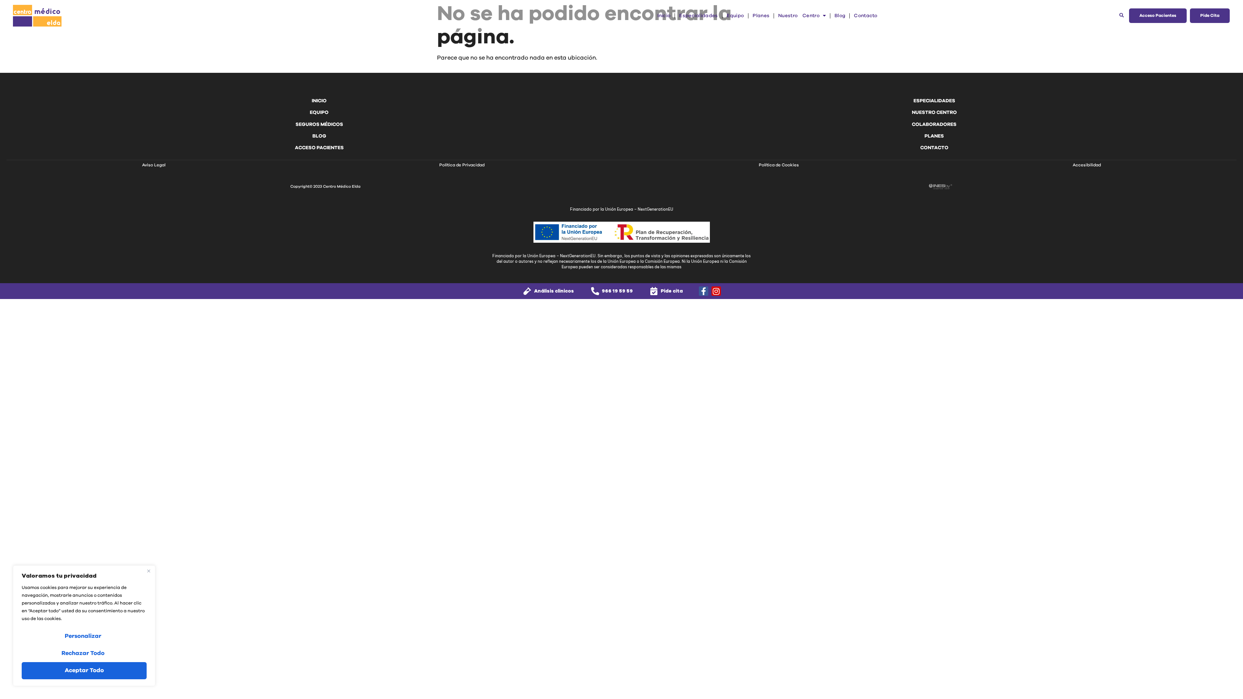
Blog (839, 15)
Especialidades (698, 15)
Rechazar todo (83, 653)
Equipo (735, 15)
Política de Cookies (779, 165)
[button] (1122, 16)
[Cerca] (148, 571)
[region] (84, 625)
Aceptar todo (84, 670)
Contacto (865, 15)
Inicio (664, 15)
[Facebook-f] (703, 291)
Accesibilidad (1087, 165)
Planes (761, 15)
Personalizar (83, 636)
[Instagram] (716, 291)
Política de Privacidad (462, 165)
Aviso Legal (153, 165)
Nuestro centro (799, 15)
